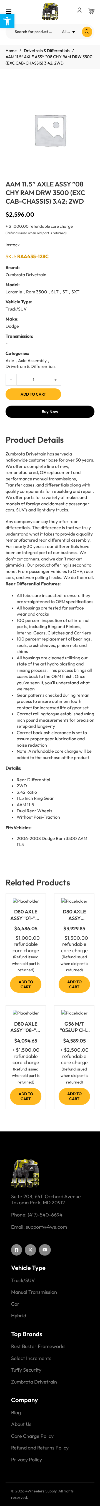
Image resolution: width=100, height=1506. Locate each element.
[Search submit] (87, 32)
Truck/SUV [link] (23, 1280)
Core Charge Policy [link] (32, 1436)
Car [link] (15, 1304)
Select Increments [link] (31, 1358)
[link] (7, 21)
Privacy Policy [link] (26, 1460)
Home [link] (11, 50)
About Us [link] (21, 1424)
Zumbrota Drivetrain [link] (34, 1382)
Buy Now (50, 411)
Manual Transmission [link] (34, 1292)
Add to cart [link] (26, 984)
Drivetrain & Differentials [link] (46, 50)
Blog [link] (16, 1413)
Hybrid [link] (18, 1316)
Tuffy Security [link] (26, 1370)
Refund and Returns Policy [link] (40, 1448)
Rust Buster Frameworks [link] (38, 1346)
